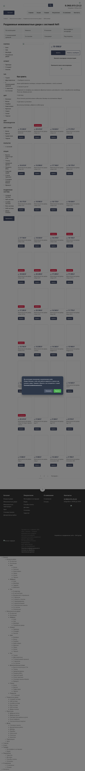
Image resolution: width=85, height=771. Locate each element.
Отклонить (48, 391)
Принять (57, 391)
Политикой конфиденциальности (33, 385)
